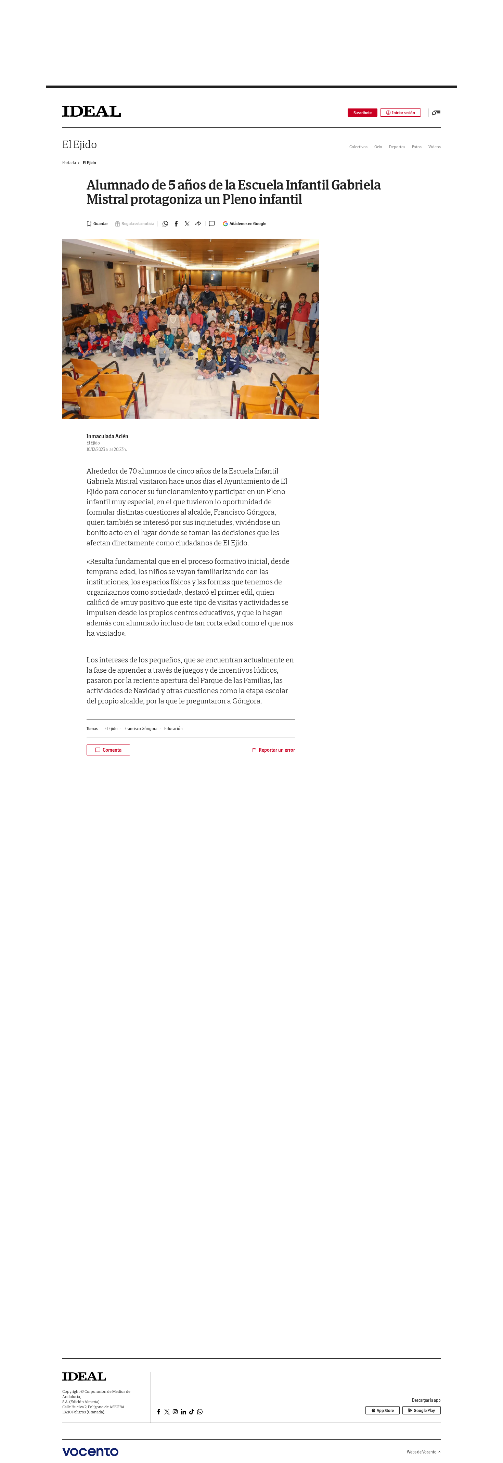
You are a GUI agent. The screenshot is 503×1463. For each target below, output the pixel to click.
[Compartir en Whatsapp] (165, 224)
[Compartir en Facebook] (176, 224)
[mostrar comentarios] (212, 223)
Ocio (378, 146)
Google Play (424, 1410)
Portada (69, 162)
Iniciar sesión (403, 112)
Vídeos (434, 146)
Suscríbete (362, 112)
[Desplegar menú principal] (436, 112)
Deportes (397, 146)
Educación (173, 728)
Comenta (112, 750)
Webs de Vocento (422, 1451)
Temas (92, 728)
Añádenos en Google (248, 223)
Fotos (417, 146)
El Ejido (79, 144)
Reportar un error (277, 750)
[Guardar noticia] (97, 223)
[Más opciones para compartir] (198, 224)
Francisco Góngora (141, 728)
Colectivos (358, 146)
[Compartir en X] (187, 224)
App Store (385, 1410)
